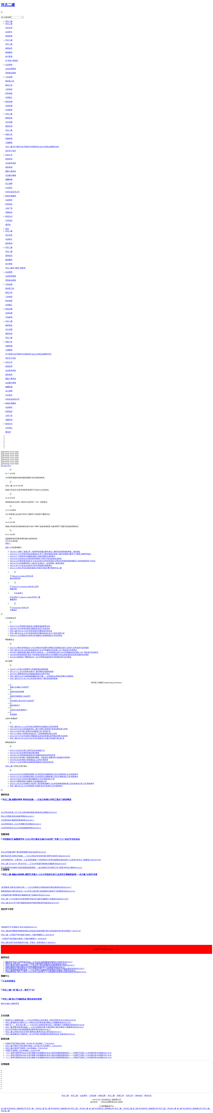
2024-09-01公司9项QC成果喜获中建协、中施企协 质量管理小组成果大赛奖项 (40, 757)
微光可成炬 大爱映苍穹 (10, 1003)
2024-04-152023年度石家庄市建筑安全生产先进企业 (30, 628)
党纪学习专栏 (10, 151)
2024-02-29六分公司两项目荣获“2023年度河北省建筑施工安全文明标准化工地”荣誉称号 (44, 774)
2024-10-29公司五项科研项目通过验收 (24, 753)
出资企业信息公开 (12, 192)
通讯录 (8, 225)
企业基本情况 (10, 163)
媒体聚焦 (8, 52)
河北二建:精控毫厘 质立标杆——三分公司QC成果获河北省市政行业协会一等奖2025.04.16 (40, 970)
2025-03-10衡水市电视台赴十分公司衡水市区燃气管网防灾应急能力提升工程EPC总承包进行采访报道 (49, 648)
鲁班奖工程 (9, 81)
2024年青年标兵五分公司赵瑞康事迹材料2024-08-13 (21, 828)
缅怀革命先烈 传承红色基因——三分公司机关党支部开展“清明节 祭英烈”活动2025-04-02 (35, 856)
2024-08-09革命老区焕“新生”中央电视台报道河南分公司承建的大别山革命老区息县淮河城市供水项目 (49, 655)
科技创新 (8, 93)
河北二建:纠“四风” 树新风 (15, 268)
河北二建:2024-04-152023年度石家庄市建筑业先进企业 (31, 631)
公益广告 (8, 208)
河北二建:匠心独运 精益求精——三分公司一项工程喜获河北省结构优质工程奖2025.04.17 (40, 965)
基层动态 (8, 48)
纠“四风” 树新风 (11, 61)
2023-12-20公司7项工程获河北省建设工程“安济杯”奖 (30, 731)
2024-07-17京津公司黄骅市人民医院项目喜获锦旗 (29, 669)
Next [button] (9, 466)
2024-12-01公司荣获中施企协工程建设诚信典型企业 (30, 626)
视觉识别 (8, 126)
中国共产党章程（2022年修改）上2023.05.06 (22, 1050)
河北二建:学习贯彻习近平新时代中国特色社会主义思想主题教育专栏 (32, 147)
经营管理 (8, 159)
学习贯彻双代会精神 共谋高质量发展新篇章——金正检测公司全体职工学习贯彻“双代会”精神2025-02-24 (41, 867)
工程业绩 (8, 77)
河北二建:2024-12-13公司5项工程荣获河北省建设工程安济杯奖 (34, 727)
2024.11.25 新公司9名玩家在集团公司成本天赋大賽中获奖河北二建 (36, 568)
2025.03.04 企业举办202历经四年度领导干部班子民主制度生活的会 (36, 558)
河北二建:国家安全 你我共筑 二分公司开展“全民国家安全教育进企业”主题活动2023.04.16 (40, 1034)
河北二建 (8, 5)
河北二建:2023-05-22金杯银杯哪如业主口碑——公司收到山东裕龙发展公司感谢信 (41, 676)
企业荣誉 (8, 65)
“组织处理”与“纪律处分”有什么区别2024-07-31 (19, 927)
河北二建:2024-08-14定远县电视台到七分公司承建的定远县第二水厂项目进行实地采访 (43, 650)
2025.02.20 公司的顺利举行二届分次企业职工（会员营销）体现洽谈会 (37, 563)
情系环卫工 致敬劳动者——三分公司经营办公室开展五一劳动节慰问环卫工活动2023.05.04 (40, 1020)
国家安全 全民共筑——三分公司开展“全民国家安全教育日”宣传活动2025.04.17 (36, 963)
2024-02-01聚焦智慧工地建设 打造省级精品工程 (28, 781)
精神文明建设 (10, 196)
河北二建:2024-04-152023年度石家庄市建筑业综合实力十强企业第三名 (37, 633)
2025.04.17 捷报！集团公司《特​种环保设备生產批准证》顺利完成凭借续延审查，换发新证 (45, 552)
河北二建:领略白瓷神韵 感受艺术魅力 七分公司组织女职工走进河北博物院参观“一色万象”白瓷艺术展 (50, 874)
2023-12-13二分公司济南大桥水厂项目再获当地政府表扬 (31, 671)
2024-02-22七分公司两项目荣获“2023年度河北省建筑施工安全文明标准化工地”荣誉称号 (44, 777)
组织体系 (8, 167)
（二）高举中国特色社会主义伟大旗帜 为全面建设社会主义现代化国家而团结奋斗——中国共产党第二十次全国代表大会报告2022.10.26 (58, 1055)
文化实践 (8, 122)
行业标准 (8, 110)
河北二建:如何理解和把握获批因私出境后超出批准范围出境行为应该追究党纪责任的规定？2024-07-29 (41, 931)
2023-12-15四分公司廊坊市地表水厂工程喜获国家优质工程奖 (33, 734)
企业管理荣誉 (10, 69)
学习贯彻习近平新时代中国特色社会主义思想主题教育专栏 (28, 354)
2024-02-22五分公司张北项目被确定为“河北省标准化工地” (32, 779)
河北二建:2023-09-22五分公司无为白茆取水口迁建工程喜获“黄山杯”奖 (37, 738)
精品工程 (8, 85)
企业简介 (8, 32)
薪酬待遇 (8, 179)
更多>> (8, 543)
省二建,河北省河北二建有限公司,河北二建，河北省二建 (22, 1108)
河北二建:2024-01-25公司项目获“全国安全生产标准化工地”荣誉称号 (36, 786)
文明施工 (8, 97)
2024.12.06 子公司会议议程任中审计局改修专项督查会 (31, 565)
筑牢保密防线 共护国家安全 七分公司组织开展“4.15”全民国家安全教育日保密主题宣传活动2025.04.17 (45, 968)
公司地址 (8, 220)
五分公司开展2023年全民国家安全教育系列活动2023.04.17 (28, 1029)
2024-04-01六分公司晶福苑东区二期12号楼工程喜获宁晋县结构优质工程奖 (39, 729)
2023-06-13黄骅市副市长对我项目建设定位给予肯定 (30, 674)
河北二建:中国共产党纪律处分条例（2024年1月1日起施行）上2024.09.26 (33, 1046)
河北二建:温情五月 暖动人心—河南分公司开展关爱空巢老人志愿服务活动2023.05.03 (38, 1022)
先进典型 (8, 200)
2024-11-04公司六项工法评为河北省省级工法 (27, 750)
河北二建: (9, 766)
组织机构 (8, 36)
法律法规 (8, 106)
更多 (7, 547)
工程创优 (8, 89)
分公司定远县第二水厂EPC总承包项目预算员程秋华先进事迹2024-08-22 (29, 812)
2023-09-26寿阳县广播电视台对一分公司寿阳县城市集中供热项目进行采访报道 (40, 657)
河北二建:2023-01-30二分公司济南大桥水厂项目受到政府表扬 (33, 678)
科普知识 (8, 204)
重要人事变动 (10, 171)
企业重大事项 (10, 175)
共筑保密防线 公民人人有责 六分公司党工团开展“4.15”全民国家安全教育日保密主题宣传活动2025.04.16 (45, 972)
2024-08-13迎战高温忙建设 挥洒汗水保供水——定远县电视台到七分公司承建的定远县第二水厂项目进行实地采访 (54, 652)
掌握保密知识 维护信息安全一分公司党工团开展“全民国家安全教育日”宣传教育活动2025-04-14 (38, 891)
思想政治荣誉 (10, 73)
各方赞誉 (8, 56)
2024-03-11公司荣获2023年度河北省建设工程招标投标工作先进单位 (36, 635)
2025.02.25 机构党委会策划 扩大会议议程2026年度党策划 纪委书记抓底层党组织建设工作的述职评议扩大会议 (52, 561)
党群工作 (8, 134)
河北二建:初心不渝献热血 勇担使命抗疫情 (22, 999)
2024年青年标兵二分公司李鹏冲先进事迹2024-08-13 (21, 824)
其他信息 (138, 1095)
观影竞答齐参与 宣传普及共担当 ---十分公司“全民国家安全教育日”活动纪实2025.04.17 (38, 962)
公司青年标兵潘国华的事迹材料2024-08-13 (17, 820)
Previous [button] (4, 466)
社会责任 (8, 188)
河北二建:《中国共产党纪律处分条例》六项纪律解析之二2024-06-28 (27, 935)
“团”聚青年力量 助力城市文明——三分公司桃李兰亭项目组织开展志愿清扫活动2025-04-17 (36, 887)
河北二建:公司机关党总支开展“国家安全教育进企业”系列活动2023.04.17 (33, 1032)
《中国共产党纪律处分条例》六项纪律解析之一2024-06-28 (23, 939)
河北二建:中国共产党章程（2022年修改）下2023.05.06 (26, 1048)
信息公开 (8, 155)
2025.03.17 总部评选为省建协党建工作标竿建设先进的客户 (32, 556)
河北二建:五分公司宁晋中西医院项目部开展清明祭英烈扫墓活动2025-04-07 (30, 903)
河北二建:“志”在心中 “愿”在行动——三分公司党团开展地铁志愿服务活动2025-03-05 (33, 864)
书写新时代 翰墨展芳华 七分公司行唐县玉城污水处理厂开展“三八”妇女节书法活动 (41, 839)
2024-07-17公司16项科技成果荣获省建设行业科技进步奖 (31, 762)
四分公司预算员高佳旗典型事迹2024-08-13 (17, 816)
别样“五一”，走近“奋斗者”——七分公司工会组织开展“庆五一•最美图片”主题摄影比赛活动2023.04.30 (44, 1025)
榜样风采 (8, 118)
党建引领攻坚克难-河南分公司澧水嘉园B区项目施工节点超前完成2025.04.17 (35, 967)
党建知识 (8, 212)
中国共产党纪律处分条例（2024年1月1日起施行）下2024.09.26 (29, 1043)
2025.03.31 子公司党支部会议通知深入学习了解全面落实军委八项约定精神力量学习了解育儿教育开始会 (50, 554)
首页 (7, 229)
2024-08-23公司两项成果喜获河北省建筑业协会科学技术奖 (32, 755)
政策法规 (8, 102)
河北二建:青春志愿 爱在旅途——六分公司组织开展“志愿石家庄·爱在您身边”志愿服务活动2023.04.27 (44, 1027)
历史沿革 (8, 28)
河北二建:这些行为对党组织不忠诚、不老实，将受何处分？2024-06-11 (28, 942)
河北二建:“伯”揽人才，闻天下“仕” (19, 990)
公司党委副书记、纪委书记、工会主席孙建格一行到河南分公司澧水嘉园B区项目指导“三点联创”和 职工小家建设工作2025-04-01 (51, 860)
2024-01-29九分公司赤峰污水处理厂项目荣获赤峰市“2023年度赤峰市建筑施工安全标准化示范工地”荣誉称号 (52, 783)
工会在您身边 (9, 981)
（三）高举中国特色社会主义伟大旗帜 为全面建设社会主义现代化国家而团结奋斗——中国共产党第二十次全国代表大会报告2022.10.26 (58, 1053)
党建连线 (8, 138)
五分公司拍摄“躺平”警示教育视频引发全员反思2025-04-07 (23, 852)
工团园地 (8, 143)
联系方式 (8, 216)
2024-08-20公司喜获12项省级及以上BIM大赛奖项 (29, 760)
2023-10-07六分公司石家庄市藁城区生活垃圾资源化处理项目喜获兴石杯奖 (39, 736)
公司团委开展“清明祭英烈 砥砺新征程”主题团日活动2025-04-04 (25, 895)
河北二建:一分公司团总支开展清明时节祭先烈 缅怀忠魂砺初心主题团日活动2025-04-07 (35, 899)
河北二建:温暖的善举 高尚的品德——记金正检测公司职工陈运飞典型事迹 (37, 799)
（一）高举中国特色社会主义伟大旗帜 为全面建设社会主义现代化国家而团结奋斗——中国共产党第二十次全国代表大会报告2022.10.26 (58, 1057)
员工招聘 (8, 184)
